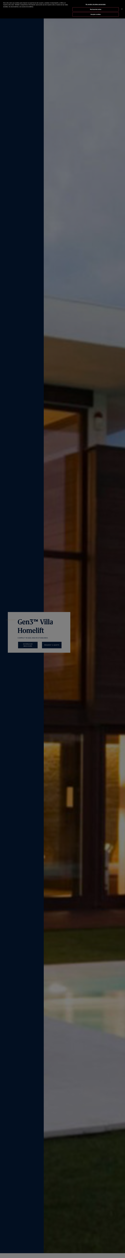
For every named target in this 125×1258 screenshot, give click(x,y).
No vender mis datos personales (96, 4)
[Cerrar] (122, 9)
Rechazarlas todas (95, 9)
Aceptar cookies (96, 14)
